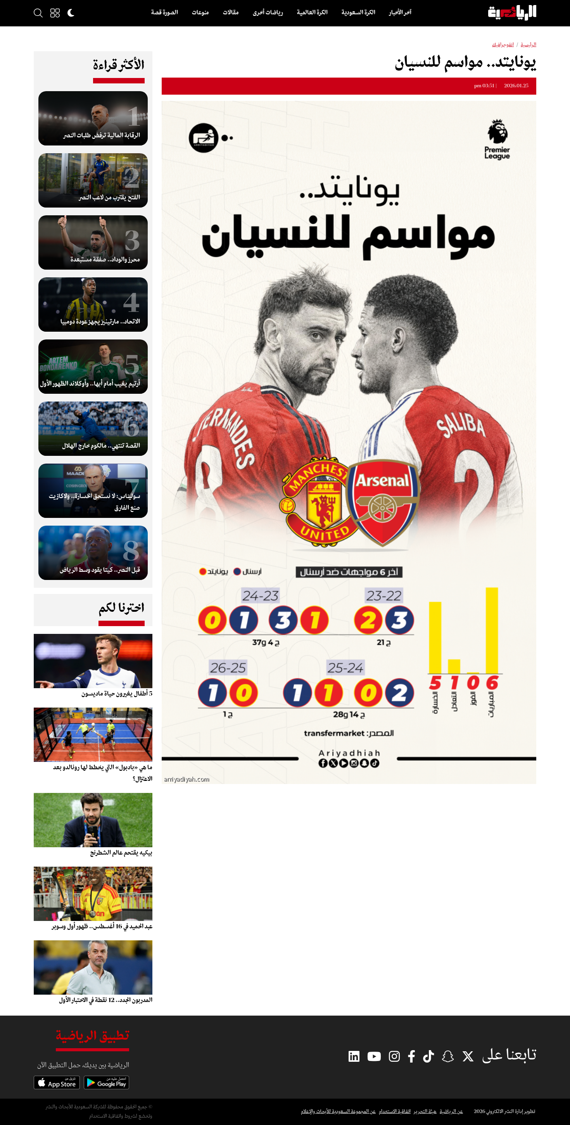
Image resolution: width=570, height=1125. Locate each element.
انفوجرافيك (503, 44)
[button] (55, 12)
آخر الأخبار (400, 12)
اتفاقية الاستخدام (395, 1111)
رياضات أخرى (268, 12)
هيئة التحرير (425, 1111)
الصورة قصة (164, 12)
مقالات (231, 12)
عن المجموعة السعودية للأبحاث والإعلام (338, 1111)
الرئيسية (528, 44)
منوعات (200, 12)
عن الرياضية (451, 1111)
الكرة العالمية (312, 12)
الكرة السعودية (358, 12)
